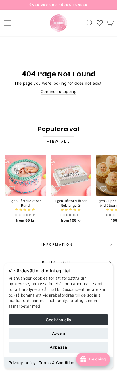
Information (57, 244)
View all (58, 141)
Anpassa (58, 347)
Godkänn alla (58, 319)
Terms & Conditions (57, 362)
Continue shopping (58, 91)
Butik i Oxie (57, 262)
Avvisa (58, 333)
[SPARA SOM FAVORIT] (12, 188)
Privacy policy (22, 362)
